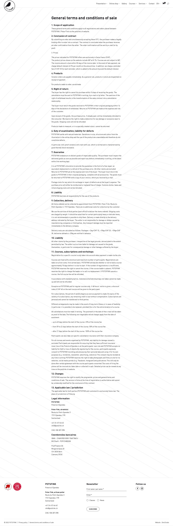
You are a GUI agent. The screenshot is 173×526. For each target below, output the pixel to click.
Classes (92, 500)
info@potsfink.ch (57, 426)
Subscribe (93, 509)
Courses (132, 3)
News (102, 500)
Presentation (101, 3)
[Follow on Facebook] (137, 488)
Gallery (124, 3)
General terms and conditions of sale (42, 522)
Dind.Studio (165, 522)
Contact (151, 3)
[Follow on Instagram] (142, 488)
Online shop (113, 3)
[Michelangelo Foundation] (17, 490)
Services (142, 3)
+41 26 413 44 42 (57, 423)
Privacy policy (23, 522)
